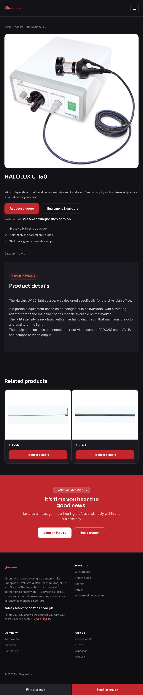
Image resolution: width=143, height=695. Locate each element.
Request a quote (22, 208)
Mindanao (81, 651)
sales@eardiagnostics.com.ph (46, 219)
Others (19, 26)
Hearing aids (83, 577)
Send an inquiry (54, 533)
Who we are (12, 639)
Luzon (79, 645)
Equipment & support (62, 208)
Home (7, 26)
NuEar (79, 589)
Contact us (11, 651)
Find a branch (90, 533)
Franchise (10, 645)
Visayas (80, 656)
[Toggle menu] (134, 8)
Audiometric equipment (90, 595)
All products (82, 571)
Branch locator (84, 639)
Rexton (79, 583)
